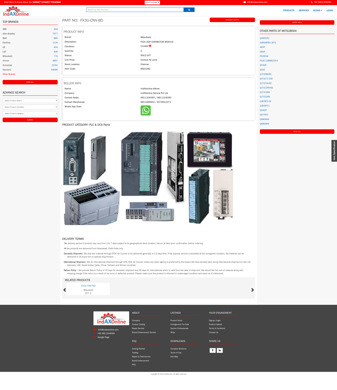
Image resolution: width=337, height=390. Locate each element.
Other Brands (9, 74)
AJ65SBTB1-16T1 (268, 42)
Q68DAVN (264, 119)
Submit (30, 120)
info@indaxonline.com (257, 2)
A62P (262, 47)
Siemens (7, 69)
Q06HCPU (264, 38)
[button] (70, 289)
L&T (4, 51)
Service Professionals (179, 328)
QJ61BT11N (265, 101)
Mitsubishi (7, 56)
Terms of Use (175, 353)
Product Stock (176, 320)
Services (304, 10)
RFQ (134, 365)
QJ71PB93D (265, 74)
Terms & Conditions (217, 328)
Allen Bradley (9, 33)
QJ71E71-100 (266, 78)
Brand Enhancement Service (144, 332)
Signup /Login (214, 320)
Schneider (7, 65)
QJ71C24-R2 (266, 83)
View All (30, 82)
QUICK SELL (297, 22)
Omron (6, 60)
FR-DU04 (264, 56)
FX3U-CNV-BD (88, 285)
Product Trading (138, 324)
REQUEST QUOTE (232, 20)
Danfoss (6, 42)
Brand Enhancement (140, 361)
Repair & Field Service (141, 357)
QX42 (262, 69)
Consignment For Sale (179, 324)
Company (136, 320)
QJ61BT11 (265, 105)
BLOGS (317, 10)
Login (330, 10)
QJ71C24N (265, 92)
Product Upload (215, 324)
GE (4, 47)
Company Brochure (178, 349)
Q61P (262, 51)
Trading (135, 353)
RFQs (172, 332)
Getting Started (138, 349)
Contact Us (213, 332)
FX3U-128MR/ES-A (269, 60)
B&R (5, 38)
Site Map (174, 357)
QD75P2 (264, 114)
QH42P (263, 110)
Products (288, 10)
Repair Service (138, 328)
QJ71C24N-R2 (266, 87)
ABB (4, 29)
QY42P (263, 65)
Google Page (103, 337)
